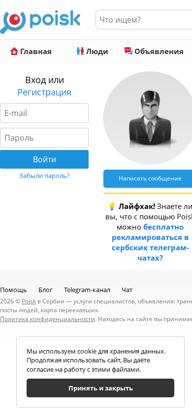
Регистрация (44, 92)
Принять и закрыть (100, 388)
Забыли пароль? (44, 175)
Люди (96, 51)
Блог (45, 289)
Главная (35, 51)
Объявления (158, 51)
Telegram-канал (87, 289)
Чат (127, 289)
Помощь (13, 289)
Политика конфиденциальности (47, 319)
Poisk (29, 301)
